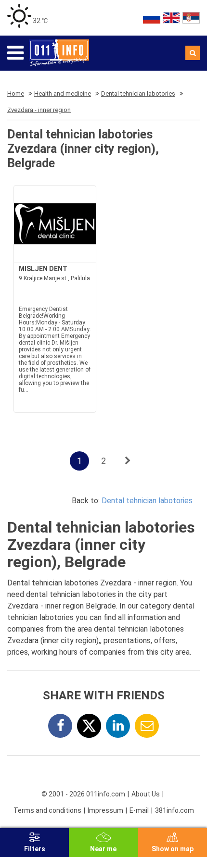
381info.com (174, 810)
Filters (34, 849)
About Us (145, 794)
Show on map (173, 849)
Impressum (105, 810)
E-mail (139, 810)
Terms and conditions (47, 810)
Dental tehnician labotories (147, 500)
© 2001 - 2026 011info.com (83, 794)
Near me (103, 849)
